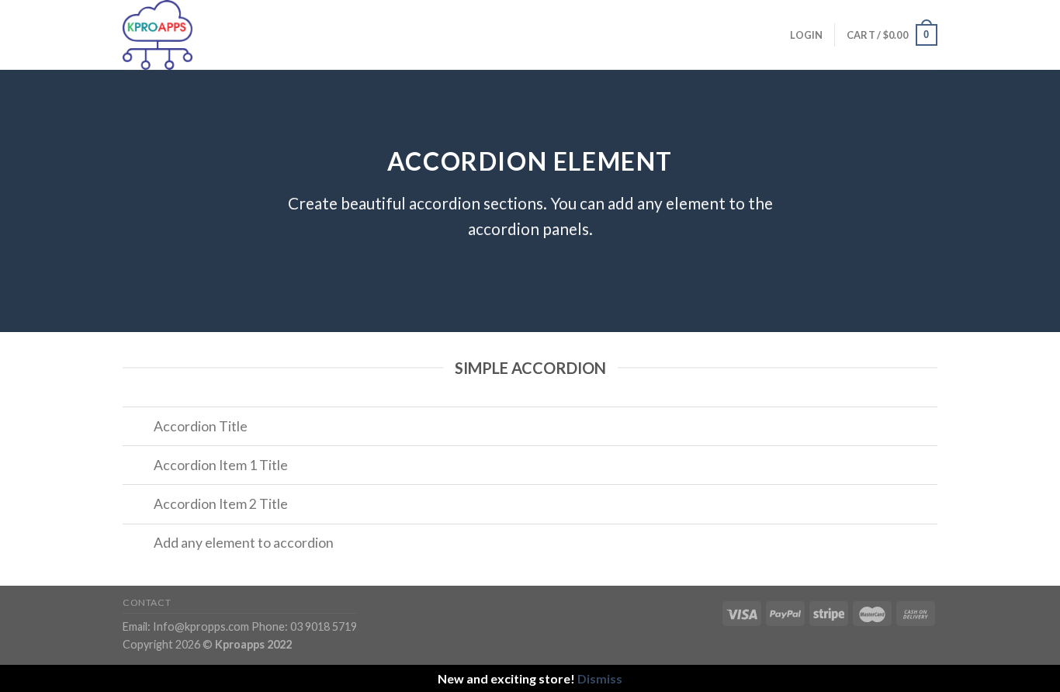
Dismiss (599, 678)
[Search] (307, 35)
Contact (147, 602)
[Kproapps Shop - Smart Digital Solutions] (200, 35)
